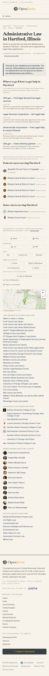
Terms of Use (39, 666)
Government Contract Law (13, 536)
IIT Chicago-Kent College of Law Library (19, 336)
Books (5, 624)
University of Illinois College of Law (21, 443)
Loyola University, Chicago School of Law (23, 423)
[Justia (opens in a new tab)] (33, 588)
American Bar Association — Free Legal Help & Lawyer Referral (24, 129)
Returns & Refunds (10, 666)
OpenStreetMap (9, 310)
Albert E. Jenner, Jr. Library (13, 319)
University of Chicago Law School (20, 439)
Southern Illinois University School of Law (24, 435)
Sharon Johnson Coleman (18, 468)
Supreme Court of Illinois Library (16, 381)
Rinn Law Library (9, 372)
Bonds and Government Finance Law (18, 517)
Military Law (8, 539)
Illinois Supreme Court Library (15, 345)
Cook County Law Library (13, 322)
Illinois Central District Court (21, 178)
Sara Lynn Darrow (15, 478)
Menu (8, 16)
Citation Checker (9, 627)
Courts (5, 611)
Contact (40, 663)
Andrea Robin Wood (16, 498)
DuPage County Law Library (14, 333)
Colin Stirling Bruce (16, 488)
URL (8, 255)
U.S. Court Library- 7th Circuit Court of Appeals (22, 387)
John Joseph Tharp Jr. (16, 483)
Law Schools (8, 614)
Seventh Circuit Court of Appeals (23, 169)
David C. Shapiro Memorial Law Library (18, 330)
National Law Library (11, 363)
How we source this (11, 56)
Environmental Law (10, 530)
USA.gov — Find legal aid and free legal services (21, 99)
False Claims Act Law (11, 533)
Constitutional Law (10, 523)
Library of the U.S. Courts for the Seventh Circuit (22, 351)
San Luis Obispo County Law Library (17, 375)
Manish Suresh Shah (16, 503)
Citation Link (22, 255)
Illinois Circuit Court (17, 217)
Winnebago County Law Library (15, 401)
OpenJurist (7, 26)
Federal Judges (9, 608)
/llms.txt (6, 641)
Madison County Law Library (14, 357)
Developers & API (10, 637)
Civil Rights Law (9, 520)
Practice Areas (18, 26)
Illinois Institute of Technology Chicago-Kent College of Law (25, 415)
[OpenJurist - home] (24, 9)
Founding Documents (11, 621)
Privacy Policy (8, 670)
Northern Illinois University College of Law (24, 427)
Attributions (26, 666)
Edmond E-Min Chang (17, 473)
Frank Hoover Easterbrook (19, 453)
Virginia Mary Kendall (16, 458)
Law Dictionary (9, 605)
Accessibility (27, 663)
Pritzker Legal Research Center (16, 369)
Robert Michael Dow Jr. (17, 463)
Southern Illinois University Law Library (18, 378)
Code (5, 601)
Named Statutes (9, 618)
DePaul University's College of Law (21, 410)
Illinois (10, 28)
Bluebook (39, 255)
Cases (5, 598)
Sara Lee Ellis (13, 493)
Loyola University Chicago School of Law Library (22, 354)
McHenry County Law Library (14, 360)
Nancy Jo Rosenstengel (17, 508)
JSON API (6, 644)
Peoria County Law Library (13, 366)
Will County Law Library (12, 393)
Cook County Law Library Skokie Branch (19, 327)
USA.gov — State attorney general (19, 144)
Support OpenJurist (24, 651)
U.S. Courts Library (10, 390)
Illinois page (34, 231)
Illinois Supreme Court (18, 211)
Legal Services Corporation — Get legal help (24, 114)
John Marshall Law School (17, 419)
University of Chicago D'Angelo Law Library (20, 384)
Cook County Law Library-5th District (18, 324)
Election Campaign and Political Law (18, 527)
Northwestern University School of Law (23, 431)
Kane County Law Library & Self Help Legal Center (23, 348)
